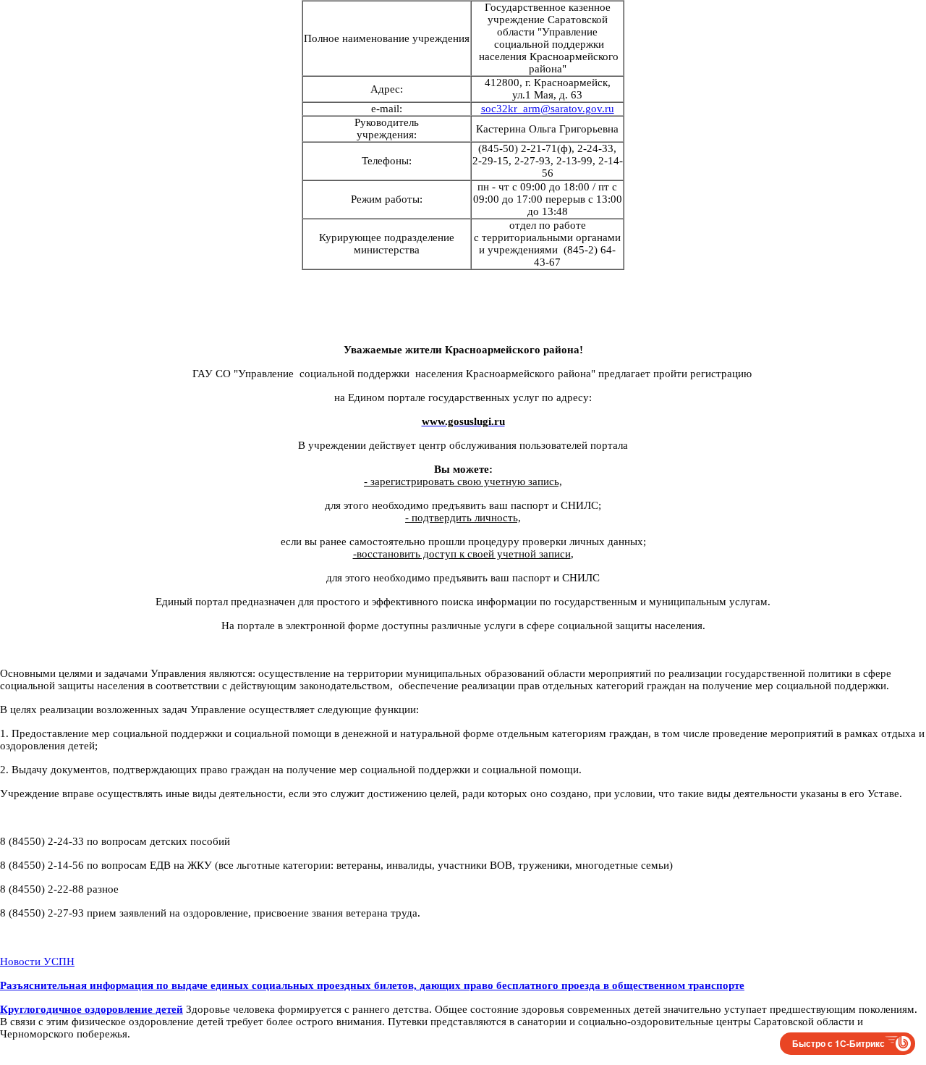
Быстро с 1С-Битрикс (838, 1043)
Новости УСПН (37, 961)
